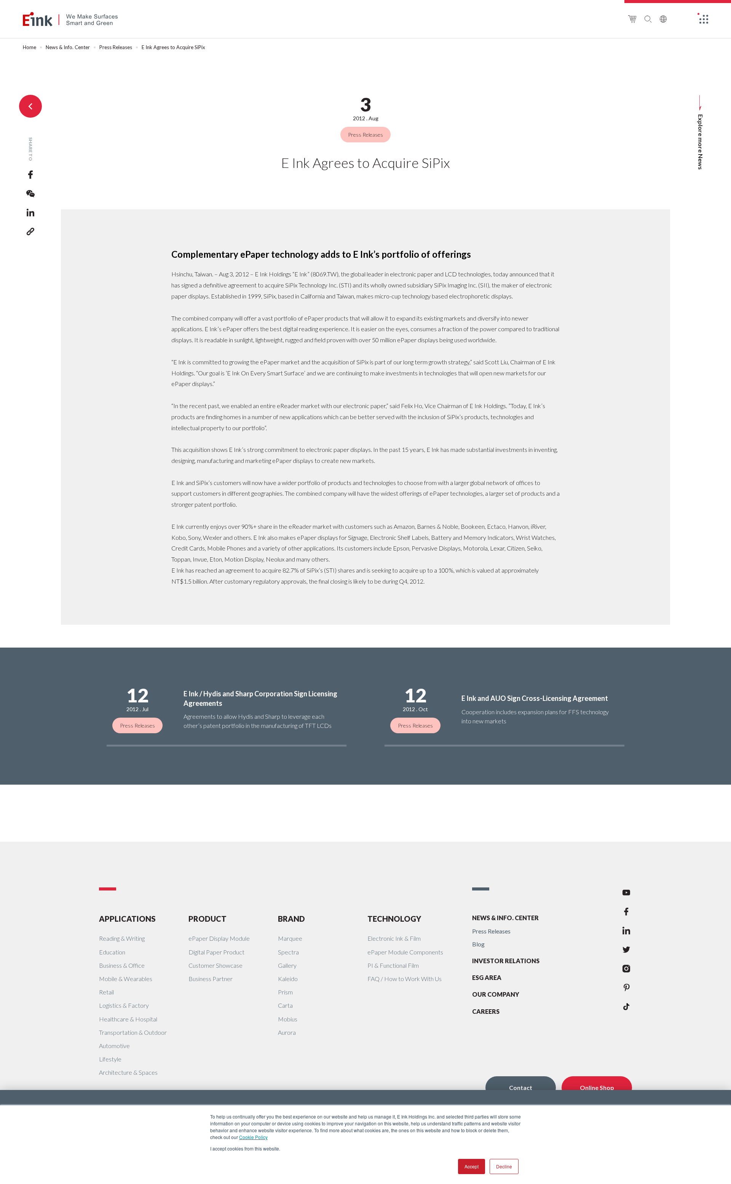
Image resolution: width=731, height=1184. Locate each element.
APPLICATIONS (127, 918)
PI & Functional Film (393, 965)
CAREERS (486, 1011)
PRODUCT (207, 918)
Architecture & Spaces (128, 1072)
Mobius (287, 1019)
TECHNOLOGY (394, 918)
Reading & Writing (122, 938)
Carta (285, 1005)
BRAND (291, 918)
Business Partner (210, 978)
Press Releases (115, 47)
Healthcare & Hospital (128, 1019)
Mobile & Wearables (125, 978)
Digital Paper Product (216, 952)
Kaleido (288, 978)
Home (29, 47)
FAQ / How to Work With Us (404, 978)
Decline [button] (504, 1166)
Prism (285, 992)
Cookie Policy (253, 1137)
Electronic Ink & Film (394, 938)
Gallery (287, 965)
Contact (520, 1087)
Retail (106, 992)
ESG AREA (486, 977)
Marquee (290, 938)
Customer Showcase (215, 965)
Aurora (287, 1032)
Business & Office (122, 965)
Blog (478, 944)
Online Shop (597, 1087)
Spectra (288, 952)
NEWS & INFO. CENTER (505, 917)
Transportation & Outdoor (133, 1032)
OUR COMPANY (495, 994)
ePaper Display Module (219, 938)
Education (112, 952)
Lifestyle (110, 1059)
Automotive (114, 1045)
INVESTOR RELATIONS (505, 960)
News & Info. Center (68, 47)
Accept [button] (471, 1166)
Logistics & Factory (124, 1005)
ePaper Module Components (405, 952)
